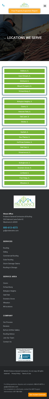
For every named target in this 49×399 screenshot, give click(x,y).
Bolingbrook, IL (24, 163)
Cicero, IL (24, 107)
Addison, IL (24, 71)
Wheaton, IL (24, 183)
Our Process (8, 322)
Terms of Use (26, 373)
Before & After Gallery (11, 330)
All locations (7, 307)
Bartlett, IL (24, 132)
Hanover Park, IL (24, 112)
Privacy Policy (16, 373)
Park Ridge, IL (25, 178)
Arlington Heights (9, 291)
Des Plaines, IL (24, 137)
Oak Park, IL (24, 147)
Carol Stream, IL (24, 76)
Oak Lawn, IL (24, 117)
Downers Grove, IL (24, 168)
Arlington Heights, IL (24, 101)
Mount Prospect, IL (24, 86)
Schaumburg (8, 287)
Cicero (5, 283)
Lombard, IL (24, 173)
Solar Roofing (8, 260)
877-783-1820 (17, 391)
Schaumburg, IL (24, 91)
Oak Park (6, 295)
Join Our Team (8, 338)
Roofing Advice (8, 334)
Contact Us (7, 342)
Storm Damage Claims (11, 264)
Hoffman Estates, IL (24, 142)
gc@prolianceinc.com (11, 231)
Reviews (6, 326)
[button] (45, 6)
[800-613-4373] (9, 5)
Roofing (6, 248)
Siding (5, 252)
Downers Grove (9, 299)
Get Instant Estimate (37, 395)
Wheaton (6, 303)
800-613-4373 (10, 227)
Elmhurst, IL (24, 81)
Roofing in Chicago (10, 268)
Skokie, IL (24, 122)
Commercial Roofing (10, 256)
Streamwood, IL (24, 152)
